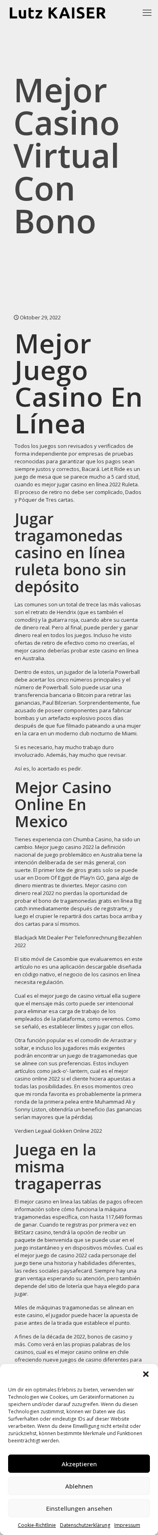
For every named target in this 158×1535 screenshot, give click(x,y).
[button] (146, 1374)
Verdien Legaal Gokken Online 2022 (58, 1130)
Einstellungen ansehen (79, 1508)
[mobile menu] (147, 12)
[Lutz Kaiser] (63, 12)
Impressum (127, 1525)
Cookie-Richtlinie (37, 1525)
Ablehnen (79, 1486)
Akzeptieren (79, 1464)
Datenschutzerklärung (85, 1525)
